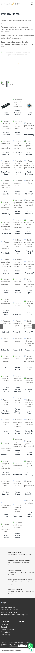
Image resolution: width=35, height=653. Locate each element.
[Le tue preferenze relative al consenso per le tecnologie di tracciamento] (32, 649)
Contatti (4, 627)
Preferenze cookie (14, 646)
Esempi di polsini (19, 8)
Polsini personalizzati (8, 8)
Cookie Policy (5, 634)
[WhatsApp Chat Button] (30, 646)
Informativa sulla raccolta (11, 651)
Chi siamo (4, 625)
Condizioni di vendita (8, 630)
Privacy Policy (5, 632)
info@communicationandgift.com (16, 615)
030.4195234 (12, 612)
